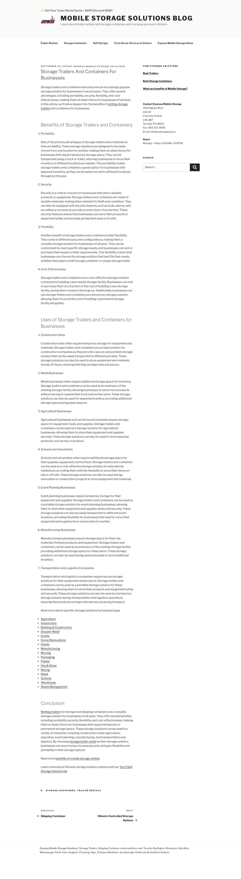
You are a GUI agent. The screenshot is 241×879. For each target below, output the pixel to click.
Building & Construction (56, 627)
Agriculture (48, 619)
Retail (44, 674)
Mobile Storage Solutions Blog (127, 18)
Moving (46, 653)
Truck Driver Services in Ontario (133, 43)
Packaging (48, 657)
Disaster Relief (50, 631)
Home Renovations (53, 640)
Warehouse (48, 682)
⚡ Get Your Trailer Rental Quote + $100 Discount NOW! (77, 10)
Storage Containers (75, 43)
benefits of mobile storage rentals (78, 758)
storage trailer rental (83, 741)
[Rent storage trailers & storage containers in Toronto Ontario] (51, 20)
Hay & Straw (49, 665)
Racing (45, 669)
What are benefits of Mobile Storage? (165, 88)
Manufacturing (50, 648)
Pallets (45, 661)
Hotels (45, 644)
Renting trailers (51, 712)
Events (45, 636)
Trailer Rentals (49, 43)
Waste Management (54, 686)
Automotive (49, 623)
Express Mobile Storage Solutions (58, 848)
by (97, 66)
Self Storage (100, 43)
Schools (46, 678)
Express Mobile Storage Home (175, 43)
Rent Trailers (150, 73)
